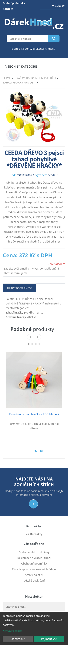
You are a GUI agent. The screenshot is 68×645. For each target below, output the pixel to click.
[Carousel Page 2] (32, 344)
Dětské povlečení (34, 580)
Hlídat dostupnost (19, 288)
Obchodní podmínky (34, 563)
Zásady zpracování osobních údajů (34, 569)
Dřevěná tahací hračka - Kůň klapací (34, 414)
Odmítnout (18, 639)
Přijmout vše (49, 639)
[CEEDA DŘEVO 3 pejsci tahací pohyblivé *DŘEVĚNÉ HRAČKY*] (34, 141)
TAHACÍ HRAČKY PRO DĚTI (19, 82)
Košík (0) (59, 6)
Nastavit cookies (12, 631)
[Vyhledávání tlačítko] (54, 38)
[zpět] (31, 336)
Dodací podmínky (14, 3)
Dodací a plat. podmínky (34, 552)
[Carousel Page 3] (36, 344)
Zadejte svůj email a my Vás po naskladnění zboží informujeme (31, 271)
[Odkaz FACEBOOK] (33, 503)
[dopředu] (36, 336)
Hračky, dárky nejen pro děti (35, 78)
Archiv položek (34, 575)
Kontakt (8, 8)
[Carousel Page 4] (39, 344)
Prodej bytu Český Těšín (34, 586)
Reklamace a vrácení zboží (34, 558)
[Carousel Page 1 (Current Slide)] (28, 344)
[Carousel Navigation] (34, 337)
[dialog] (34, 628)
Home (7, 78)
